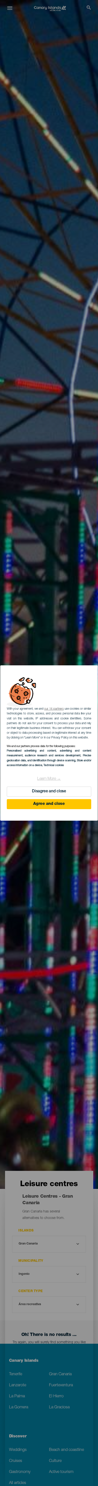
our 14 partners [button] (54, 708)
